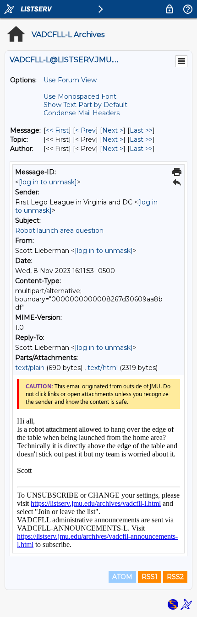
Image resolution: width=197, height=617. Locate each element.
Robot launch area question (59, 230)
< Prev (85, 130)
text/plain (29, 368)
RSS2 (175, 577)
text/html (103, 368)
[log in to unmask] (48, 182)
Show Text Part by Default (85, 105)
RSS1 (150, 577)
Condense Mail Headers (82, 113)
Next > (112, 130)
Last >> (141, 130)
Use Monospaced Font (80, 96)
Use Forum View (70, 80)
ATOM (122, 577)
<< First (57, 130)
